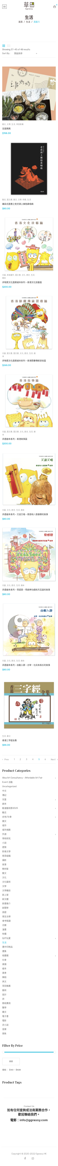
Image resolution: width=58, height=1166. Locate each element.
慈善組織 (6, 856)
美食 (4, 973)
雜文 (9, 736)
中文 (4, 791)
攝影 (4, 860)
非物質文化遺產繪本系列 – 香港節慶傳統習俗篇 (24, 360)
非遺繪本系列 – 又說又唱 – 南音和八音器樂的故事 (25, 514)
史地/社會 (7, 817)
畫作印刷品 (7, 947)
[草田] (29, 5)
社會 (4, 960)
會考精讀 (6, 921)
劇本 (4, 804)
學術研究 (6, 838)
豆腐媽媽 (6, 128)
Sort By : (6, 53)
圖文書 (9, 200)
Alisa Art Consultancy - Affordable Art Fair (22, 778)
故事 (4, 864)
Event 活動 (7, 782)
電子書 (5, 1016)
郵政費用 (6, 1003)
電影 (4, 1020)
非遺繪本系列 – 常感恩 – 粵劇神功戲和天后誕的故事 (26, 589)
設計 (4, 994)
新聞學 (5, 908)
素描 (4, 964)
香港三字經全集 (9, 740)
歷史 (28, 275)
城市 (4, 825)
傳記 (4, 795)
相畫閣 (5, 955)
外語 (4, 834)
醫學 (4, 1007)
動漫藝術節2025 (10, 808)
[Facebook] (25, 1158)
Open (4, 6)
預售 (4, 1033)
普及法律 (6, 916)
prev (6, 759)
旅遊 (4, 912)
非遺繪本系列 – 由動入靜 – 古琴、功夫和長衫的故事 (26, 665)
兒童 (4, 275)
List (8, 46)
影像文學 (6, 851)
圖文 (4, 821)
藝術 (4, 990)
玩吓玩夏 (6, 938)
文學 (9, 124)
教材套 (5, 869)
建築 (4, 847)
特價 (24, 200)
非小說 (5, 1025)
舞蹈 (4, 977)
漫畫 (4, 929)
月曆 (4, 925)
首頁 (20, 22)
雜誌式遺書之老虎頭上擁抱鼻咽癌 (17, 204)
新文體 (5, 899)
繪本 (4, 278)
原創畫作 (10, 275)
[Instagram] (33, 1158)
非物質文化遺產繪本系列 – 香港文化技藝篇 (22, 282)
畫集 (4, 951)
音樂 (4, 1029)
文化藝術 (6, 882)
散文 (4, 124)
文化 (23, 275)
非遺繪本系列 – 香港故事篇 (14, 439)
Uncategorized (9, 786)
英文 (4, 981)
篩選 (11, 1061)
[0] (54, 6)
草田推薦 (19, 124)
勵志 (4, 200)
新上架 (5, 895)
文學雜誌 (6, 890)
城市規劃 (6, 830)
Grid (3, 46)
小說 (4, 843)
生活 (28, 22)
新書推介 (6, 903)
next (53, 759)
